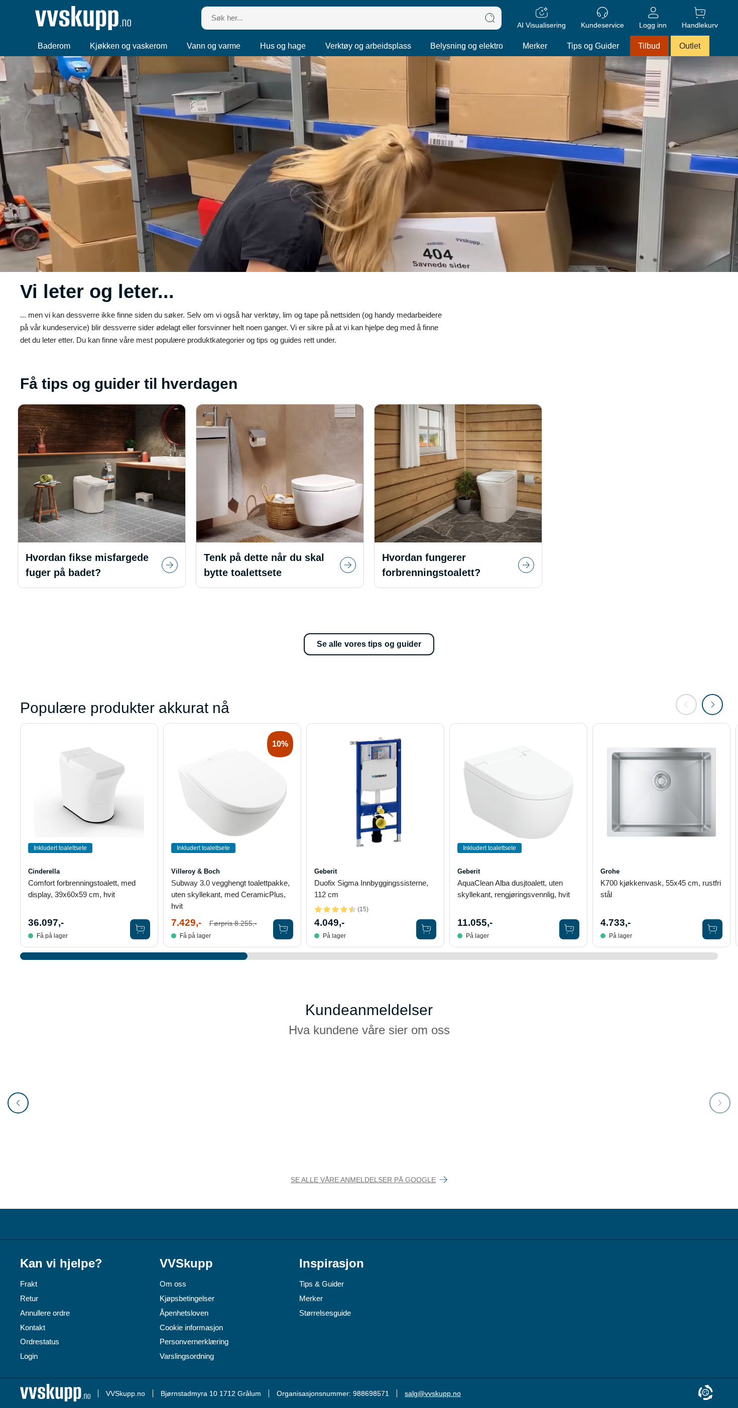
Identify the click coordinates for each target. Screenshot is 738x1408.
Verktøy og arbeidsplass (368, 46)
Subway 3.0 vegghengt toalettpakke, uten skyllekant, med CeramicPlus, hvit (230, 894)
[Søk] (490, 18)
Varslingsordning (187, 1356)
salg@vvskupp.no (433, 1393)
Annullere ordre (45, 1313)
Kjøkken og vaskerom (128, 46)
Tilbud (649, 46)
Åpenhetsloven (184, 1313)
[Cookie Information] (705, 1393)
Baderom (54, 46)
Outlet (689, 46)
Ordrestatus (39, 1341)
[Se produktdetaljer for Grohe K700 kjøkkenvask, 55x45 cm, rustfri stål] (661, 792)
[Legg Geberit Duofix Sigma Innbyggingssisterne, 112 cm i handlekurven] (426, 929)
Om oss (173, 1284)
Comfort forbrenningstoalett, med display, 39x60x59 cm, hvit (82, 889)
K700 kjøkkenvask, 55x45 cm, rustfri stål (660, 889)
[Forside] (83, 18)
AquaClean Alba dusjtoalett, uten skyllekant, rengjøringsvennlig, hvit (513, 889)
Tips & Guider (321, 1284)
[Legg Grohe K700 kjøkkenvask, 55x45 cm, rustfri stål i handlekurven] (712, 929)
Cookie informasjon (191, 1327)
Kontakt (32, 1327)
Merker (535, 46)
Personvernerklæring (194, 1341)
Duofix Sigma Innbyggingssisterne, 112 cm (371, 889)
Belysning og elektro (466, 46)
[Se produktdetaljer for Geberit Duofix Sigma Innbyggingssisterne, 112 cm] (375, 792)
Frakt (28, 1284)
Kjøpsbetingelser (187, 1298)
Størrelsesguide (325, 1313)
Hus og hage (283, 46)
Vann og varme (213, 46)
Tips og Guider (593, 46)
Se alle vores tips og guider (369, 644)
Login (29, 1356)
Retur (29, 1298)
